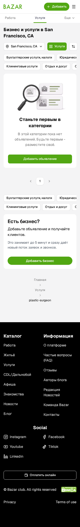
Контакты (51, 414)
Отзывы (50, 370)
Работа (10, 18)
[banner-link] (40, 241)
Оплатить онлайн (43, 475)
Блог (8, 413)
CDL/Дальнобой (17, 374)
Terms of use (66, 502)
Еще (67, 18)
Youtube (16, 446)
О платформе (55, 345)
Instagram (18, 436)
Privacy (10, 502)
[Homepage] (13, 6)
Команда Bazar (56, 404)
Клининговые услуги (22, 66)
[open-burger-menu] (73, 7)
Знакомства (14, 394)
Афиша (10, 384)
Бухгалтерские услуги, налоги (29, 57)
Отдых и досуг (56, 66)
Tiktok (53, 446)
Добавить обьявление (40, 159)
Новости (11, 404)
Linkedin (16, 456)
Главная (40, 280)
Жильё (9, 355)
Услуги (40, 18)
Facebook (56, 436)
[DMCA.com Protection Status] (68, 489)
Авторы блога (55, 380)
